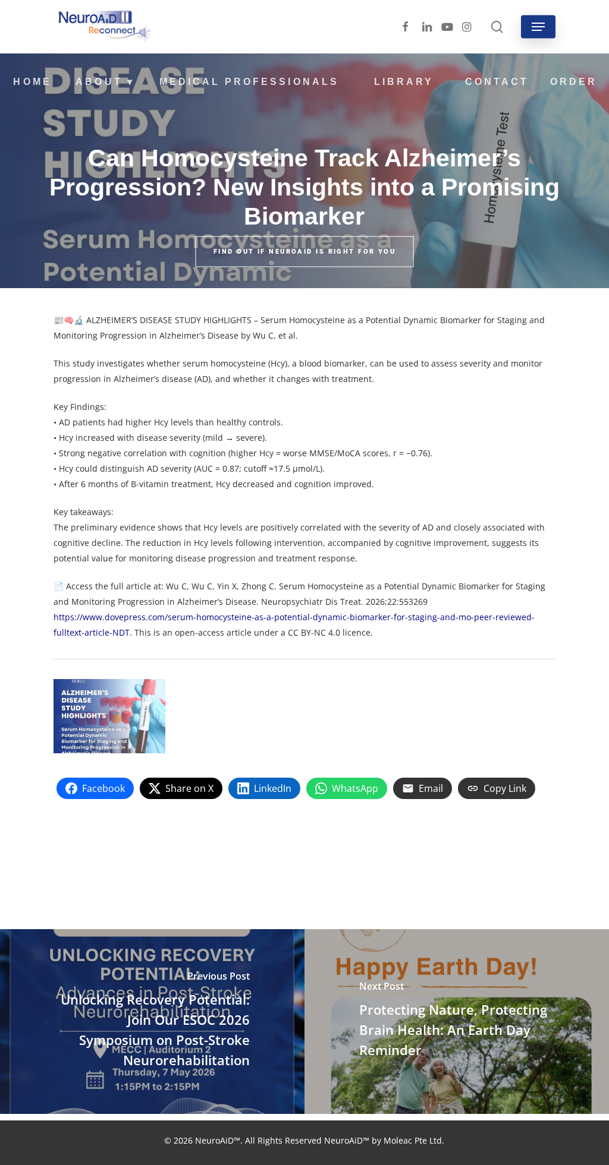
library (404, 82)
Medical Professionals (249, 82)
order (573, 82)
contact (497, 82)
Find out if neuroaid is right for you (304, 252)
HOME (32, 82)
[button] (538, 27)
